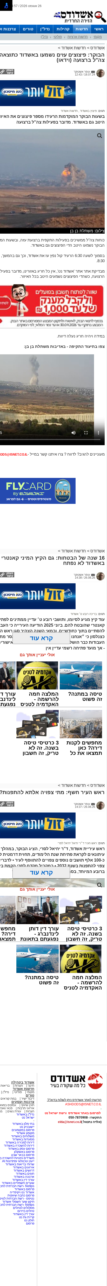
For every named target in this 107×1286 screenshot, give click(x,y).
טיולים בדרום (25, 1211)
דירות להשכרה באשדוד (19, 1145)
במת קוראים (8, 1098)
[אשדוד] (79, 23)
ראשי (99, 29)
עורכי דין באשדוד (23, 1180)
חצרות (19, 1085)
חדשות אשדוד (73, 48)
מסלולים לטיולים (23, 1208)
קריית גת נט (26, 1217)
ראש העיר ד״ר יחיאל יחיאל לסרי (77, 843)
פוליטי (58, 37)
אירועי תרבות (25, 1108)
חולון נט (28, 1220)
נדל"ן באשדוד (25, 1114)
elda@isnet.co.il (69, 1122)
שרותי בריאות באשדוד (19, 1164)
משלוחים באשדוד (22, 1136)
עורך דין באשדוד (23, 1214)
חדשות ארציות (78, 37)
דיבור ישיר (27, 1098)
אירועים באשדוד (23, 1167)
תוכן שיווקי (27, 1105)
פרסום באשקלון (24, 1152)
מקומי (97, 37)
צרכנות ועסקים (22, 1102)
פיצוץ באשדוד (88, 110)
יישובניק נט (26, 1127)
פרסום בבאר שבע (22, 1155)
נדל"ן (45, 29)
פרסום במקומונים (23, 1130)
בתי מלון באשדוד (23, 1124)
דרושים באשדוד (24, 1170)
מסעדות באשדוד (23, 1139)
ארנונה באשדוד (24, 1177)
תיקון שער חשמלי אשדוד (18, 1201)
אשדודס (97, 48)
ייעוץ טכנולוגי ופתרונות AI (18, 1161)
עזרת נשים (14, 1111)
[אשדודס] (72, 1088)
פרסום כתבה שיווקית (20, 1195)
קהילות (63, 29)
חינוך (31, 1085)
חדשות (82, 29)
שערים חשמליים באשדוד (18, 1183)
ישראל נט (28, 1117)
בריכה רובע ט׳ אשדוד (84, 613)
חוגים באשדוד (25, 1173)
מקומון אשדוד (25, 1133)
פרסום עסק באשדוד (21, 1148)
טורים (28, 29)
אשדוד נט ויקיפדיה (21, 1192)
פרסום (29, 1223)
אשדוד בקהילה (22, 1082)
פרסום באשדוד (24, 1189)
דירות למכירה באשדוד (19, 1142)
